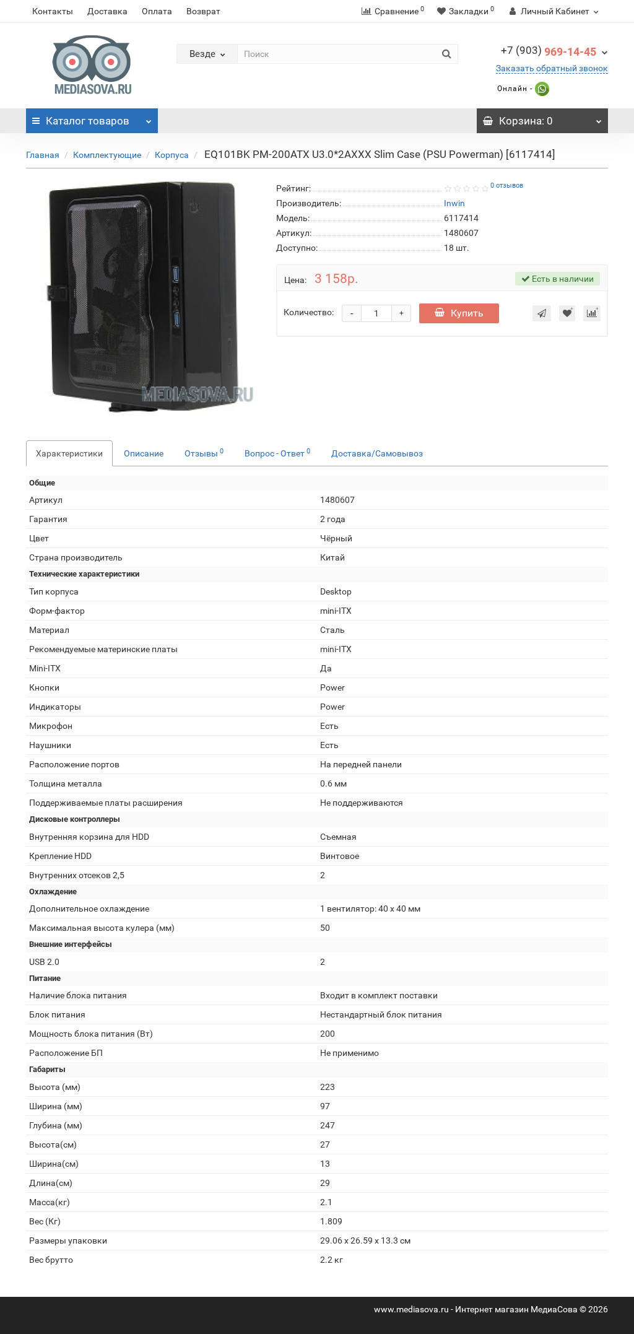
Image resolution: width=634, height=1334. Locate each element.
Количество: (309, 312)
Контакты (52, 11)
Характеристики (69, 453)
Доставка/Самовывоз (377, 453)
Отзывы (204, 452)
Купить (467, 313)
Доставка (107, 11)
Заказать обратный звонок (552, 68)
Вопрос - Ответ (277, 452)
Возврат (203, 11)
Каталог (87, 121)
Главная (42, 155)
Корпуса (172, 155)
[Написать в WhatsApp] (540, 88)
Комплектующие (107, 155)
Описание (143, 453)
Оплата (157, 11)
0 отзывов (506, 185)
